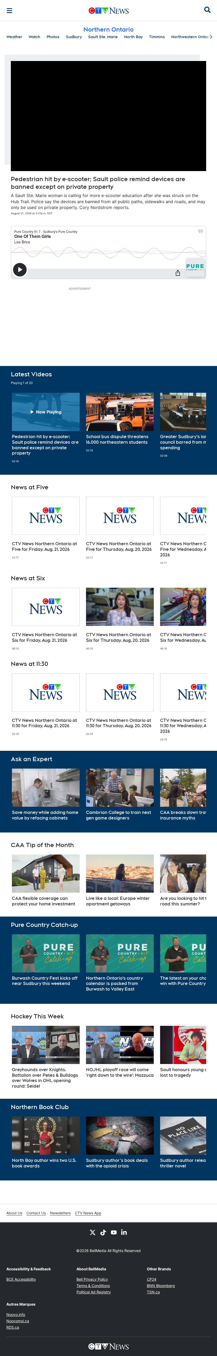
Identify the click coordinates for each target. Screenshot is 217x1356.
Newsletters (60, 1213)
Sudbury (74, 37)
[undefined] (46, 428)
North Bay (133, 37)
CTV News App (88, 1213)
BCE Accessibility (21, 1279)
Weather (14, 37)
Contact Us (36, 1213)
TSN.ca (153, 1292)
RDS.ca (12, 1327)
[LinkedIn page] (124, 1232)
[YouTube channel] (114, 1232)
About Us (14, 1213)
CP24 (151, 1279)
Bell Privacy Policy (92, 1279)
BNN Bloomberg (161, 1285)
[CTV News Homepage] (109, 10)
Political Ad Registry (93, 1292)
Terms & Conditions (93, 1285)
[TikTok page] (103, 1232)
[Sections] (9, 10)
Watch (34, 37)
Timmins (157, 37)
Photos (53, 37)
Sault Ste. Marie (103, 37)
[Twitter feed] (92, 1232)
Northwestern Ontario (191, 37)
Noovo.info (15, 1314)
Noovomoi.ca (17, 1321)
